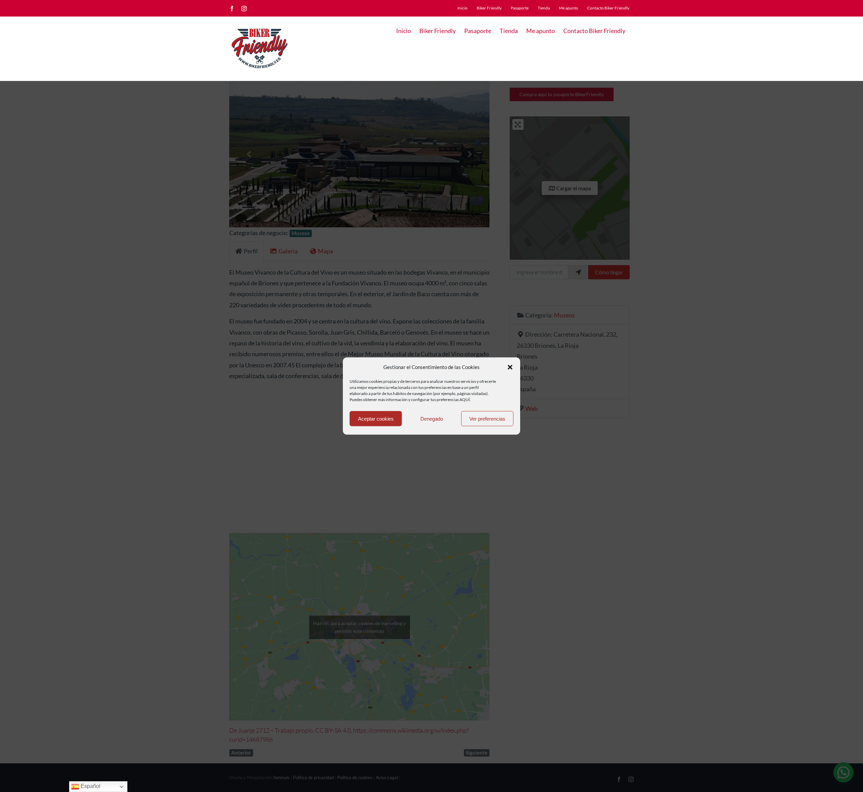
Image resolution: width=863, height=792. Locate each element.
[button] (510, 367)
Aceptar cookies (376, 418)
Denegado (431, 418)
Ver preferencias (487, 418)
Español (89, 786)
